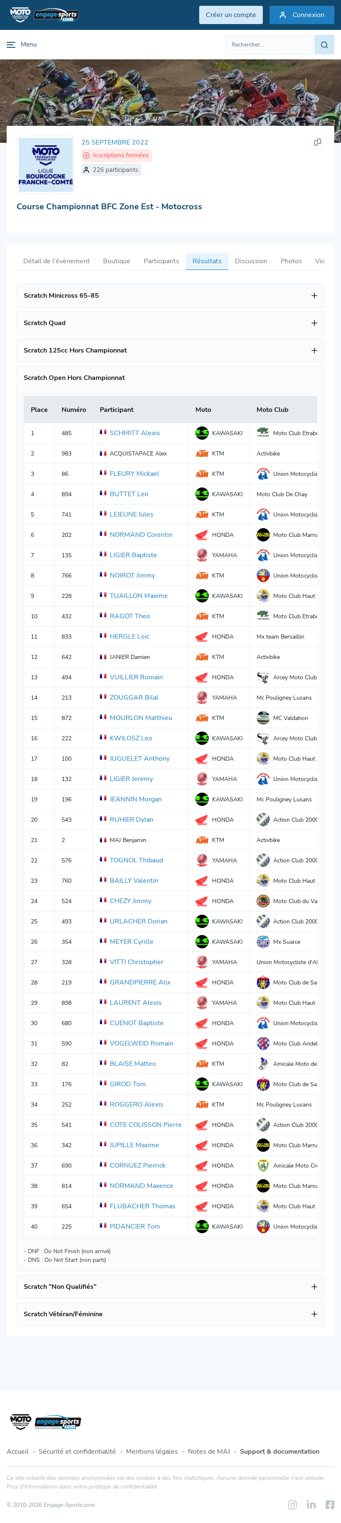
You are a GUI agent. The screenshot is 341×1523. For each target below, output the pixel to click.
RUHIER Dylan (131, 819)
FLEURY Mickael (134, 473)
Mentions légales (152, 1451)
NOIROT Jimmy (132, 575)
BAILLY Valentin (134, 880)
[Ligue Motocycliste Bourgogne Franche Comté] (46, 165)
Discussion (251, 261)
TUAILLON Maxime (139, 595)
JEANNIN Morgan (136, 799)
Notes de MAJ (209, 1451)
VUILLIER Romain (136, 677)
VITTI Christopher (136, 962)
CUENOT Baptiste (137, 1023)
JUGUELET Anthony (140, 758)
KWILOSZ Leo (131, 738)
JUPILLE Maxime (134, 1145)
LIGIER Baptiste (133, 555)
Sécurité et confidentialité (77, 1451)
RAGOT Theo (130, 616)
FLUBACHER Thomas (142, 1206)
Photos (291, 261)
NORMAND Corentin (141, 534)
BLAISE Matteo (133, 1063)
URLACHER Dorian (139, 921)
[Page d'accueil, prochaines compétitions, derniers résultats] (43, 15)
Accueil (18, 1451)
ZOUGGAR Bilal (134, 697)
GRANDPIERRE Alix (140, 982)
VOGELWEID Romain (141, 1043)
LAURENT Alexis (136, 1002)
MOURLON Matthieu (141, 717)
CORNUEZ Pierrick (138, 1165)
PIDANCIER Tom (135, 1226)
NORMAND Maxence (141, 1185)
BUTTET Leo (129, 494)
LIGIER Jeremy (131, 779)
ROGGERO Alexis (136, 1104)
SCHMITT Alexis (135, 433)
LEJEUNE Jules (131, 514)
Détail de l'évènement (56, 261)
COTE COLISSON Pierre (146, 1124)
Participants (161, 261)
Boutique (117, 261)
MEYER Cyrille (131, 941)
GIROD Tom (128, 1084)
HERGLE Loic (129, 636)
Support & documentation (279, 1451)
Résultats (207, 261)
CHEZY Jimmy (130, 901)
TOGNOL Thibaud (136, 860)
